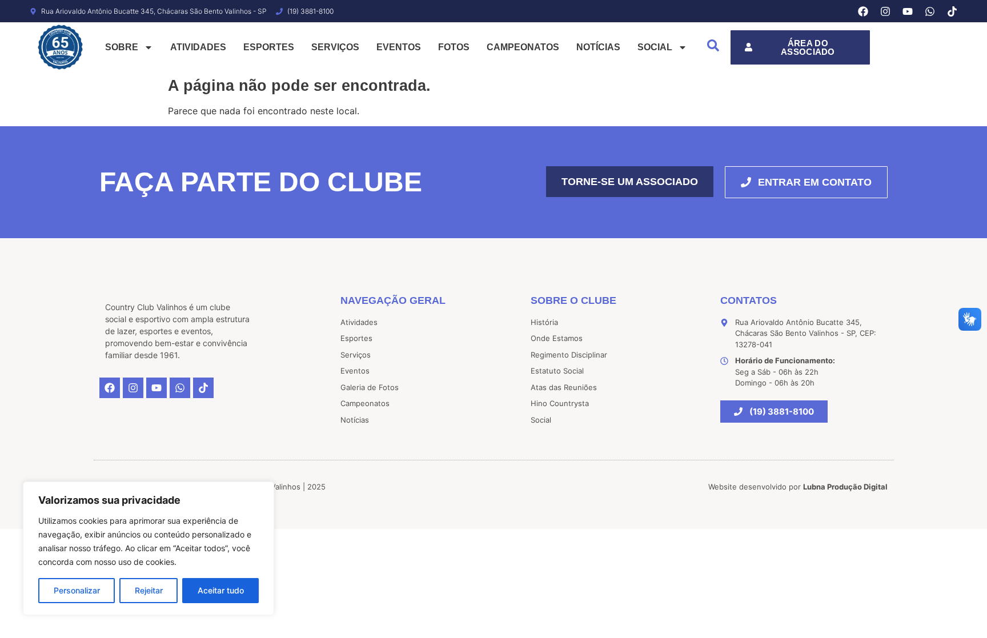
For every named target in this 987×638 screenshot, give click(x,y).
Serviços (335, 47)
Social (654, 47)
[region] (148, 548)
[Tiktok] (952, 11)
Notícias (598, 47)
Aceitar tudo (221, 590)
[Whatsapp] (930, 11)
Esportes (268, 47)
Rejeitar (149, 590)
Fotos (454, 47)
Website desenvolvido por (798, 486)
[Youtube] (907, 11)
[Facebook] (863, 11)
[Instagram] (885, 11)
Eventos (398, 47)
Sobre (121, 47)
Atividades (198, 47)
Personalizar (77, 590)
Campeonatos (523, 47)
